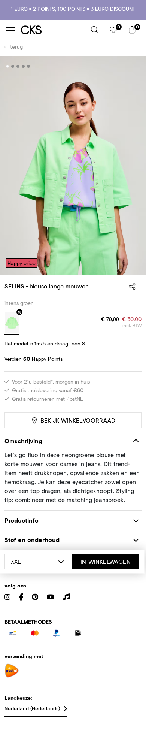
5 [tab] (28, 66)
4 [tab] (23, 66)
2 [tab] (13, 66)
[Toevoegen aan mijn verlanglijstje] (130, 66)
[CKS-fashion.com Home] (53, 30)
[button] (94, 29)
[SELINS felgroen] (11, 323)
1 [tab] (8, 66)
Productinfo (21, 520)
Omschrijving (23, 440)
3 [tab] (18, 66)
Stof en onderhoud (32, 539)
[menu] (10, 30)
